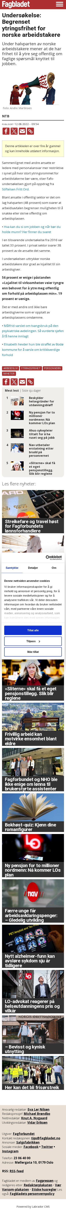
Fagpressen (45, 1181)
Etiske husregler (44, 1189)
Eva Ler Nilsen (38, 1109)
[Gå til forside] (16, 4)
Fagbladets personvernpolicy (32, 1194)
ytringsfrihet (31, 368)
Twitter (47, 1147)
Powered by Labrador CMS (33, 1206)
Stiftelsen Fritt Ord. (16, 189)
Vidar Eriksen (37, 1122)
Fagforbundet (24, 1134)
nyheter (9, 373)
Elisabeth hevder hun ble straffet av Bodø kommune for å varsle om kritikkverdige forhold (32, 349)
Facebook (30, 1147)
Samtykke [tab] (12, 567)
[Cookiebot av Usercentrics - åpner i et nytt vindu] (46, 557)
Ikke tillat (33, 651)
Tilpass (31, 641)
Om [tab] (54, 567)
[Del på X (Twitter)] (14, 131)
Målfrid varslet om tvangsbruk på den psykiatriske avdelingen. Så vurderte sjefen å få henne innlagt (33, 331)
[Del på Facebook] (6, 131)
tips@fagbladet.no (45, 1138)
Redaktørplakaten (38, 1185)
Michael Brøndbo (37, 1114)
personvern (52, 368)
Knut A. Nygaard (34, 1118)
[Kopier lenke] (30, 131)
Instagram (10, 1151)
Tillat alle (33, 630)
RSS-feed (17, 1171)
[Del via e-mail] (22, 131)
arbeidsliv (10, 368)
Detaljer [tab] (33, 567)
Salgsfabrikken (28, 1142)
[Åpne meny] (59, 5)
